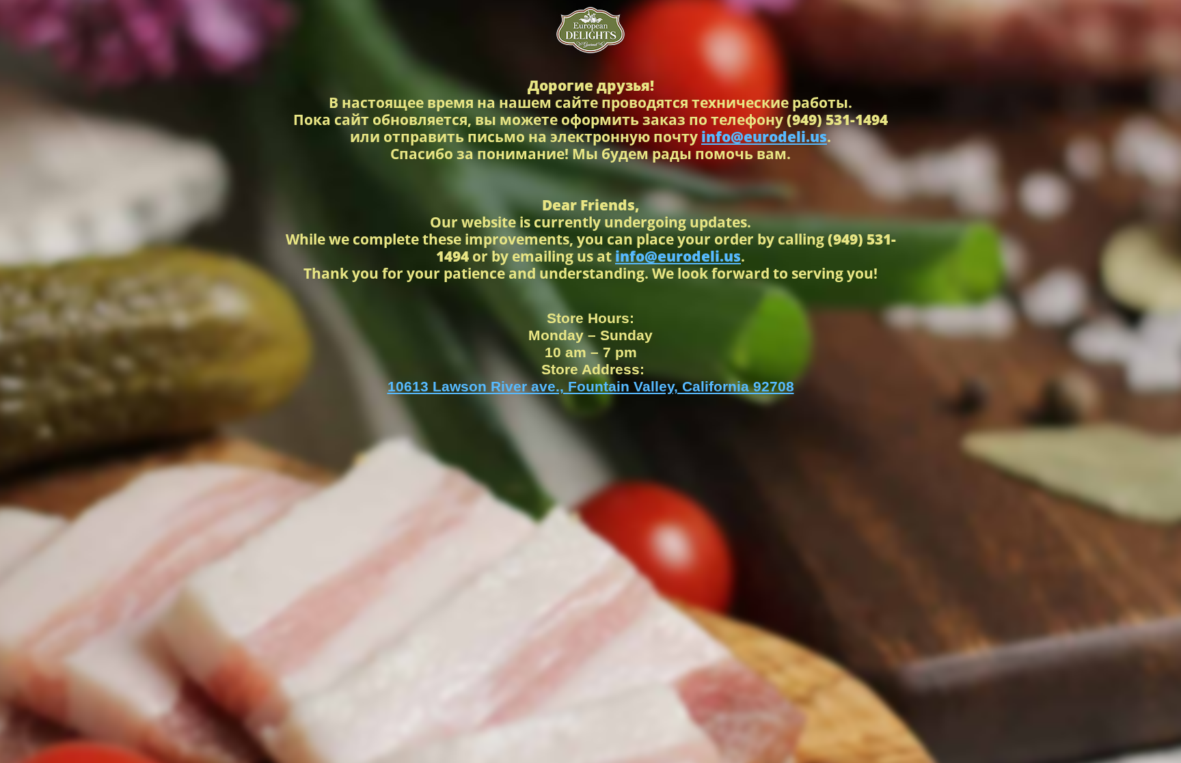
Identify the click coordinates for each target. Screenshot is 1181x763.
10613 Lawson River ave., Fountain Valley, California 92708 (591, 386)
